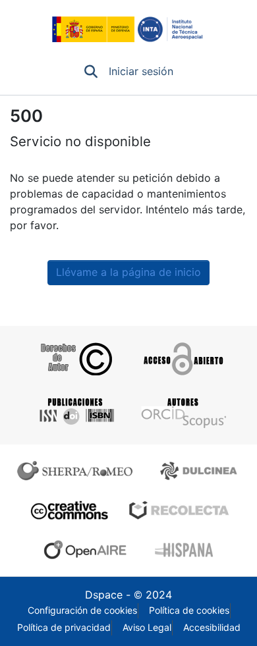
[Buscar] (91, 72)
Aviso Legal (147, 627)
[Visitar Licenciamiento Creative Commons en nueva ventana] (67, 510)
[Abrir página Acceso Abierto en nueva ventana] (182, 358)
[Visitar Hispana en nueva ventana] (185, 550)
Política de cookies (189, 610)
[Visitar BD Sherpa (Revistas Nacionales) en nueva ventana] (200, 471)
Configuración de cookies (82, 610)
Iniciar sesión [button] (142, 71)
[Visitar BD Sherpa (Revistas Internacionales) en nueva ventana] (78, 471)
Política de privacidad (64, 627)
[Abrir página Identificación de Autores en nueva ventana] (182, 411)
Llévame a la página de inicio (128, 272)
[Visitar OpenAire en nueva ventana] (89, 550)
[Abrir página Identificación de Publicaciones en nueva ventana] (75, 411)
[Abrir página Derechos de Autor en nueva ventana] (75, 358)
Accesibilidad (212, 627)
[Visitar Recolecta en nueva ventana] (179, 510)
